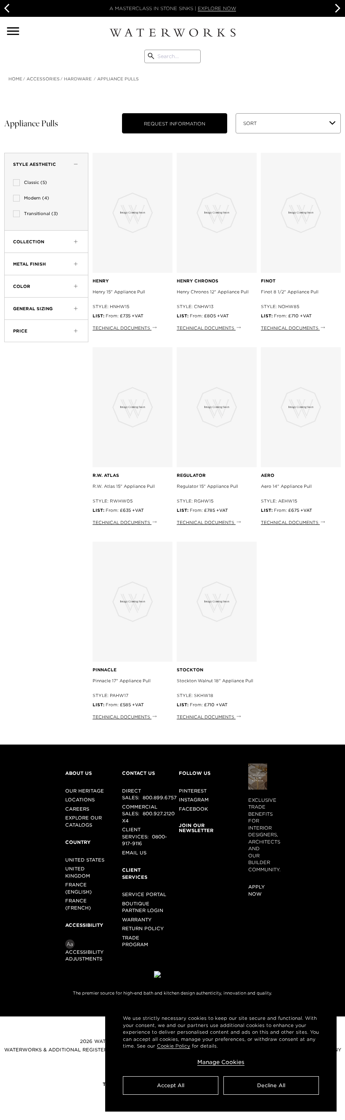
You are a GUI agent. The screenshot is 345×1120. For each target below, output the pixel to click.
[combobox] (172, 56)
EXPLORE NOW (217, 8)
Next (336, 8)
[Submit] (151, 56)
